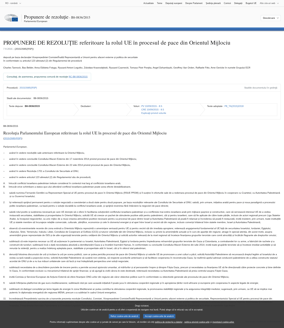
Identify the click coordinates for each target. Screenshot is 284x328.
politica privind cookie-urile (197, 322)
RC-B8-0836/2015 (78, 76)
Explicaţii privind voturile (153, 113)
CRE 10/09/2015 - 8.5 (152, 109)
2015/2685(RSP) (28, 87)
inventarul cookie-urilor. (223, 322)
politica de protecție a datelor (168, 322)
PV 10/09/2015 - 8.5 (151, 106)
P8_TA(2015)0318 (234, 106)
